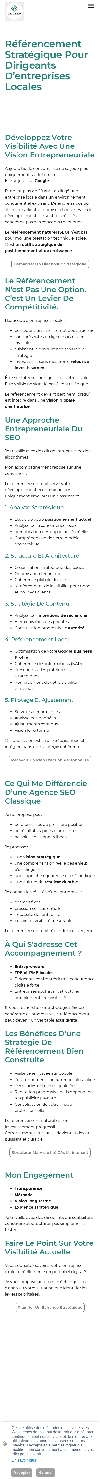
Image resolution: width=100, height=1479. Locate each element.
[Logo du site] (14, 11)
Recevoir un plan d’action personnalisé (50, 760)
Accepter (21, 1473)
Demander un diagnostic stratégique (50, 264)
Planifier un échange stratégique (50, 1307)
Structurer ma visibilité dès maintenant (50, 1152)
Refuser (45, 1473)
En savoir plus (24, 1460)
